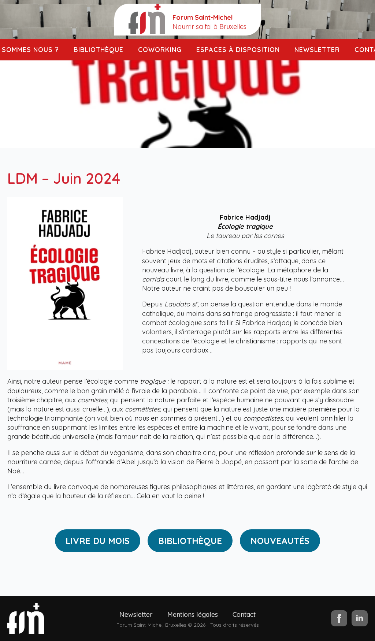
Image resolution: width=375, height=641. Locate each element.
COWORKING (160, 49)
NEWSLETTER (317, 49)
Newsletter (136, 614)
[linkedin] (360, 618)
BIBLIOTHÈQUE (98, 49)
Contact (244, 614)
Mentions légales (192, 614)
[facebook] (339, 618)
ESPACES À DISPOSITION (238, 49)
